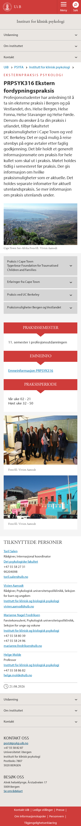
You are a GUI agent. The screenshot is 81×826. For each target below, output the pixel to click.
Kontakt (9, 57)
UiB (6, 67)
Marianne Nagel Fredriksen (22, 615)
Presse (60, 810)
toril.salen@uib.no (16, 576)
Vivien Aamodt (14, 585)
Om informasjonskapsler (30, 816)
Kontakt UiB (21, 810)
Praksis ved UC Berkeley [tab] (23, 294)
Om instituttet (13, 45)
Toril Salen (10, 551)
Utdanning (11, 34)
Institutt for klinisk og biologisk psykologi (31, 601)
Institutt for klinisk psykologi (40, 21)
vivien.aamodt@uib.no (19, 606)
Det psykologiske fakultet (21, 561)
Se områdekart (13, 791)
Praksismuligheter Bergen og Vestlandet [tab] (34, 307)
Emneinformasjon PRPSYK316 (30, 370)
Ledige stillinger (43, 810)
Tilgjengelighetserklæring (40, 823)
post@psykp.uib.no (16, 743)
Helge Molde (12, 654)
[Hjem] (7, 7)
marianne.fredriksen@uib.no (23, 645)
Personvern (56, 816)
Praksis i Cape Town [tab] (32, 265)
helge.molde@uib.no (18, 675)
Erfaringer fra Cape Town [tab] (23, 282)
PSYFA (19, 67)
